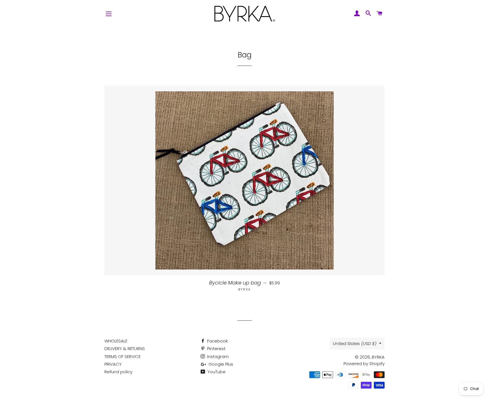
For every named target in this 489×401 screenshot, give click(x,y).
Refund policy (118, 372)
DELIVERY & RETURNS (124, 349)
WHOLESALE (115, 341)
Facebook (217, 341)
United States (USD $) (354, 343)
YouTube (216, 372)
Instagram (217, 356)
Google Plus (220, 364)
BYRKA (378, 357)
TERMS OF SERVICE (122, 356)
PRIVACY (113, 364)
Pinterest (216, 349)
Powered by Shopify (364, 363)
